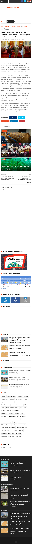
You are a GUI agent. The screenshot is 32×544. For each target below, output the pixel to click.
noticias (19, 26)
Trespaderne (12, 419)
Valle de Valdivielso (18, 430)
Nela (16, 439)
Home (2, 21)
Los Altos (14, 424)
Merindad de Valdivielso (7, 413)
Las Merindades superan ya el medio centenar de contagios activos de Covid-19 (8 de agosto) (19, 347)
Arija (14, 422)
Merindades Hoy (13, 7)
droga (3, 159)
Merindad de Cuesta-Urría (7, 433)
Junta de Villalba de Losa (7, 439)
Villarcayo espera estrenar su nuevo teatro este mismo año (15, 138)
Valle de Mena (4, 399)
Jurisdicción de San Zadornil (8, 427)
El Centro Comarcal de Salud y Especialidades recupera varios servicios (19, 378)
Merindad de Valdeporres (12, 407)
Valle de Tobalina (5, 404)
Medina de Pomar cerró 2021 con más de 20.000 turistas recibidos (19, 385)
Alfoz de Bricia (22, 424)
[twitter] (25, 1)
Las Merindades (19, 399)
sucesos (20, 396)
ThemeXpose (10, 539)
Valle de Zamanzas (13, 416)
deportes (18, 402)
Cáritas (13, 26)
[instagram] (28, 1)
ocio (26, 399)
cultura (4, 131)
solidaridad (4, 419)
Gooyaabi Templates (26, 539)
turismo (22, 413)
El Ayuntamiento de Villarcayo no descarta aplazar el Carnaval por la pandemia (14, 153)
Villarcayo (24, 26)
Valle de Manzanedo (22, 422)
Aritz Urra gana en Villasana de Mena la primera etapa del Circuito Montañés (20, 487)
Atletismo (3, 416)
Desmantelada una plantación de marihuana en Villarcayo (15, 167)
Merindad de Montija (6, 422)
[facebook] (22, 1)
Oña (25, 404)
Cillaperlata (18, 436)
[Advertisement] (16, 231)
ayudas (7, 26)
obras (2, 407)
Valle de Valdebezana (17, 404)
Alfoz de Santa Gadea (22, 427)
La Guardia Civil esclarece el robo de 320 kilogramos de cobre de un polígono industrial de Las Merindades (20, 503)
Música (3, 410)
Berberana (18, 433)
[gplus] (30, 1)
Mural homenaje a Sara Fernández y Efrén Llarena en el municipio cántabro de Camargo (19, 495)
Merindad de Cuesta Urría (7, 436)
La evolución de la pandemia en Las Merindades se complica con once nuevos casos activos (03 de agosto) (19, 354)
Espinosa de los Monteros (7, 402)
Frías (18, 419)
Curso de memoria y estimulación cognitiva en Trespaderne (18, 462)
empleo (17, 413)
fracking (23, 419)
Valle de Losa (23, 407)
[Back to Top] (16, 542)
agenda (4, 145)
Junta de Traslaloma (6, 430)
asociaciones (23, 416)
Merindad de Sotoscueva (13, 410)
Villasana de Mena (5, 424)
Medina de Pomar (11, 396)
